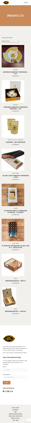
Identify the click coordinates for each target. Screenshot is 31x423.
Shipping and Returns (15, 414)
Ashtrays (15, 69)
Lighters (15, 208)
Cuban (15, 278)
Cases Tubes (15, 173)
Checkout (15, 409)
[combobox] (10, 40)
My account (15, 407)
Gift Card (15, 420)
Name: (4, 366)
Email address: (6, 374)
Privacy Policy (15, 418)
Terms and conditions (15, 416)
